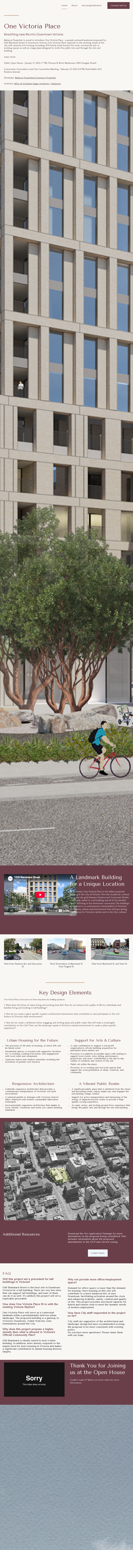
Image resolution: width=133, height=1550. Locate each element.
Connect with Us (118, 5)
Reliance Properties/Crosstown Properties (35, 78)
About (74, 5)
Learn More (97, 1253)
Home (64, 5)
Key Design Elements (92, 5)
